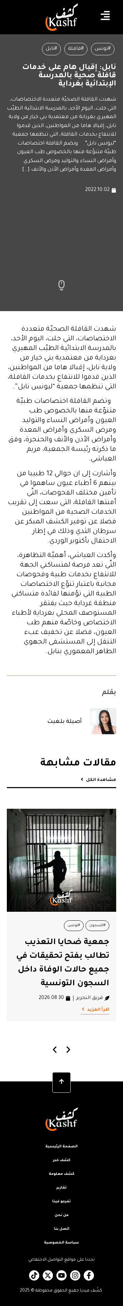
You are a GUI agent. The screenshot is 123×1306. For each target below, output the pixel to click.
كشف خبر (61, 1160)
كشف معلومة (61, 1174)
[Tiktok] (34, 1275)
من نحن (62, 1215)
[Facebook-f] (89, 1275)
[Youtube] (61, 1275)
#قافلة (76, 49)
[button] (55, 1049)
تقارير (61, 1188)
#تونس (103, 49)
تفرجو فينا (61, 1202)
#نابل (51, 49)
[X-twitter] (48, 1275)
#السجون (97, 925)
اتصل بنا (61, 1229)
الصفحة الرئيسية (61, 1147)
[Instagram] (75, 1275)
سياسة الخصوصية (61, 1243)
